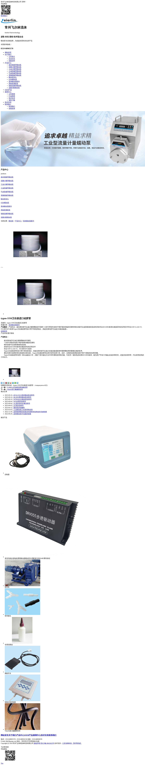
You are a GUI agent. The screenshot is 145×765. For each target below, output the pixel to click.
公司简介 (12, 56)
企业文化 (12, 58)
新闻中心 (8, 92)
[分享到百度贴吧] (4, 383)
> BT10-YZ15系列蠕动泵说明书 (23, 395)
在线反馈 (12, 108)
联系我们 (4, 16)
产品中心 (8, 63)
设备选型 (12, 61)
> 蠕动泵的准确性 (18, 407)
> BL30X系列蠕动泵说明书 (21, 397)
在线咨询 (4, 331)
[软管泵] (22, 585)
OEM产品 (8, 90)
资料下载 (12, 100)
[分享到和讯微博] (6, 383)
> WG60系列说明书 (19, 401)
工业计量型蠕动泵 (15, 69)
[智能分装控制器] (22, 700)
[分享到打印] (17, 383)
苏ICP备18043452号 (47, 743)
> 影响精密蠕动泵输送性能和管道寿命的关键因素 (29, 412)
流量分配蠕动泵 (14, 88)
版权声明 (37, 743)
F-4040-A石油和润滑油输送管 (17, 387)
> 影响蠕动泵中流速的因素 (21, 414)
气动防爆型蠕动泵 (15, 73)
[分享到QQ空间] (8, 383)
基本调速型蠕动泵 (15, 65)
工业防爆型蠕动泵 (15, 71)
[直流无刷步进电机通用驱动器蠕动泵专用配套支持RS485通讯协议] (45, 557)
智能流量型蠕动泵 (15, 85)
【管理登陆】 (77, 743)
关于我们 (8, 54)
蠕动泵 (11, 221)
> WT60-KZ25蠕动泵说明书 (21, 399)
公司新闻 (12, 94)
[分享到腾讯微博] (13, 383)
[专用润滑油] (22, 643)
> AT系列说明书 (17, 405)
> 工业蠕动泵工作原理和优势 (22, 410)
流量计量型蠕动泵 (15, 67)
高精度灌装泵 (13, 83)
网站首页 (8, 52)
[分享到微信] (15, 383)
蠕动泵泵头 (13, 77)
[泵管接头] (22, 614)
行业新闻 (12, 96)
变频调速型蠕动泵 (15, 75)
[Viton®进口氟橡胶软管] (22, 729)
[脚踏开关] (22, 672)
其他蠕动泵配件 (14, 81)
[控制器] (40, 473)
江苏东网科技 (67, 743)
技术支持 (12, 98)
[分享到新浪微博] (11, 383)
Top (2, 763)
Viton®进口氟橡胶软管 (15, 389)
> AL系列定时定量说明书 (21, 403)
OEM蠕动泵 (13, 79)
